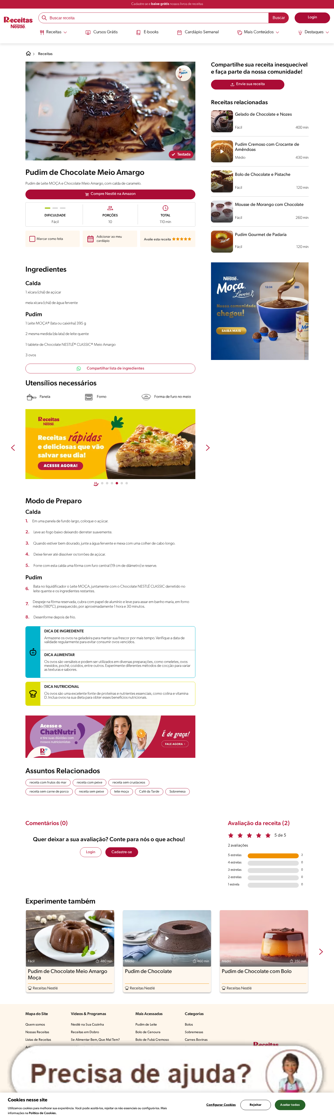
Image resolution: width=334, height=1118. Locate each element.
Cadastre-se (121, 852)
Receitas (45, 54)
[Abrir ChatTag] (167, 1074)
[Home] (28, 55)
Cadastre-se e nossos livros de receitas (167, 4)
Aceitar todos (290, 1105)
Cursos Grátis (105, 32)
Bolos (189, 1025)
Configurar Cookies (221, 1105)
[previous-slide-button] (13, 448)
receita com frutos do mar (48, 782)
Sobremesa (177, 792)
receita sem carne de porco (49, 792)
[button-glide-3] (117, 483)
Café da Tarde (149, 792)
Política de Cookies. (43, 1113)
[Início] (18, 23)
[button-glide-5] (126, 483)
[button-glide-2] (112, 483)
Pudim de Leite (146, 1025)
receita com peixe (89, 782)
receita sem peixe (91, 792)
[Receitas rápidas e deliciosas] (110, 444)
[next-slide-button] (208, 448)
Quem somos (35, 1025)
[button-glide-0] (102, 483)
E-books (151, 32)
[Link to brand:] (183, 73)
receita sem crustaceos (128, 782)
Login (90, 852)
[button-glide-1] (107, 483)
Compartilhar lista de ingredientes (115, 368)
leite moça (121, 792)
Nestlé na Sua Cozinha (87, 1025)
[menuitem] (53, 34)
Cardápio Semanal (202, 32)
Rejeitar (255, 1105)
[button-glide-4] (122, 483)
